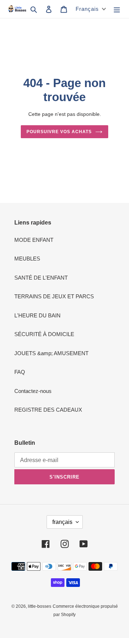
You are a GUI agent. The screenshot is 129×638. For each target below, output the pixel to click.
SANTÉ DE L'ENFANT (41, 278)
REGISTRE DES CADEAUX (48, 410)
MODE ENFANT (33, 240)
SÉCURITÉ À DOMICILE (44, 334)
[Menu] (116, 9)
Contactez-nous (33, 391)
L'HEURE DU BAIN (37, 315)
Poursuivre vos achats (59, 131)
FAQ (19, 372)
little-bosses (39, 606)
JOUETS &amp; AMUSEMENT (51, 353)
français (62, 522)
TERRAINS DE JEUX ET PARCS (54, 296)
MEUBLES (27, 258)
